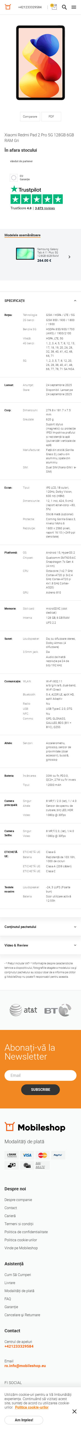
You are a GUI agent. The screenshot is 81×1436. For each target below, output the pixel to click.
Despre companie (18, 1200)
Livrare (9, 1283)
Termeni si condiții (19, 1224)
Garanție (11, 1307)
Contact (10, 1208)
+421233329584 (30, 7)
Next (69, 256)
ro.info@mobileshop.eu (25, 1365)
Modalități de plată (19, 1291)
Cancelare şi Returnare (22, 1315)
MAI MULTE (40, 1165)
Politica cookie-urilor (20, 1240)
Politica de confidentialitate (26, 1232)
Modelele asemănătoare (22, 235)
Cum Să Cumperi (17, 1275)
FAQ (7, 1299)
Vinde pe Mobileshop (21, 1248)
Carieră (10, 1216)
